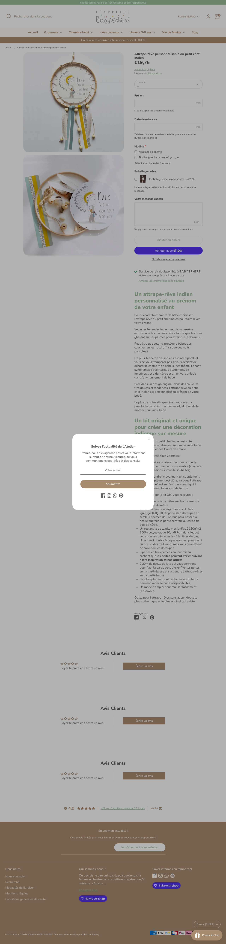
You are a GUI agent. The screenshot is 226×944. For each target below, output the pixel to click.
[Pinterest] (121, 495)
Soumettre (113, 484)
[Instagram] (109, 495)
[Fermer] (149, 438)
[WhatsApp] (115, 495)
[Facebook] (103, 495)
